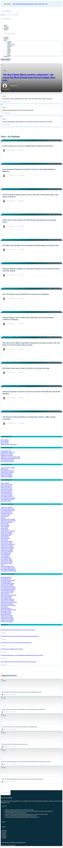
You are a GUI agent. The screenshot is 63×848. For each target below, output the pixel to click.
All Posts (6, 26)
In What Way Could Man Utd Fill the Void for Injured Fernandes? (30, 4)
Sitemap (13, 845)
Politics (9, 50)
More (5, 40)
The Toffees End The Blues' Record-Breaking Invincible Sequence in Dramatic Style (30, 245)
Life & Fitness (11, 44)
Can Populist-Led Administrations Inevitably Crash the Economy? (22, 817)
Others (9, 49)
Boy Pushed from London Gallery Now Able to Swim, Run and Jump (25, 368)
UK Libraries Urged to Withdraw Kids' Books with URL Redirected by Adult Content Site (27, 98)
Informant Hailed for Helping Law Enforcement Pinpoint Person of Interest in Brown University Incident (31, 270)
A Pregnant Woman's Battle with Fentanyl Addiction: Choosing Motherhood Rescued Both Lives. (20, 636)
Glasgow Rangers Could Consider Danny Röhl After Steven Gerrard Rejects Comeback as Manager (28, 318)
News (8, 47)
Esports (6, 29)
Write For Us (4, 845)
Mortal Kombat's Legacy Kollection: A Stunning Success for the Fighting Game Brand (18, 629)
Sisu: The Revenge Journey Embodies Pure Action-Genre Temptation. (25, 294)
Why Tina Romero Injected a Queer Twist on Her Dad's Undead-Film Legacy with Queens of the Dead (30, 196)
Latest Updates (7, 4)
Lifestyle (9, 46)
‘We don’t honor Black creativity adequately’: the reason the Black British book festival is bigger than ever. (29, 77)
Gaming (9, 41)
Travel (9, 55)
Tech (8, 53)
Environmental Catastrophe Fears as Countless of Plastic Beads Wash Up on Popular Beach (29, 811)
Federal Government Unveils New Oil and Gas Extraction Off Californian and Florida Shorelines (31, 392)
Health (9, 43)
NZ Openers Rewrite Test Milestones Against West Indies (12, 648)
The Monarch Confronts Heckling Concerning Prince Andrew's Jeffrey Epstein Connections (28, 418)
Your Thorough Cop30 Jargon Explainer (15, 812)
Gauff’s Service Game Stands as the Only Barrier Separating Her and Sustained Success (29, 221)
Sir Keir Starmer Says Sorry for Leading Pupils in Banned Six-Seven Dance (27, 146)
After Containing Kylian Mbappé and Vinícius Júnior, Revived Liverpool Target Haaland (18, 661)
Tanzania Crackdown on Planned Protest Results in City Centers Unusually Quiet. (26, 814)
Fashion (6, 37)
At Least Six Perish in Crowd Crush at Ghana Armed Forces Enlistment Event (16, 642)
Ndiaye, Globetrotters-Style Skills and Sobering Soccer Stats (20, 815)
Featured (6, 38)
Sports (9, 52)
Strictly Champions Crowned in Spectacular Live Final (19, 809)
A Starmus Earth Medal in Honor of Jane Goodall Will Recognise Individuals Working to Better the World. (22, 655)
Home (5, 25)
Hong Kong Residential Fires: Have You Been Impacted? (17, 110)
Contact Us (7, 56)
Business (6, 28)
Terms (9, 845)
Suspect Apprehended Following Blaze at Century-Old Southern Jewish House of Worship (27, 121)
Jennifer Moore (14, 85)
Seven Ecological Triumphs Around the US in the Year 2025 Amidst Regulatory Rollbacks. (29, 170)
